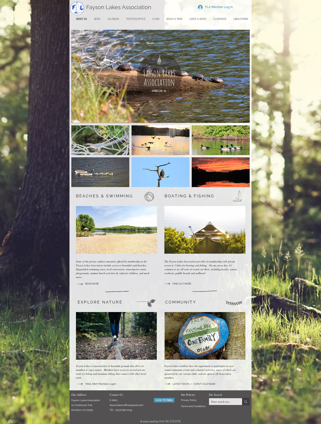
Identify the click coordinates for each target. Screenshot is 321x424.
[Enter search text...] (245, 401)
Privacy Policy (189, 400)
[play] (244, 117)
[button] (156, 19)
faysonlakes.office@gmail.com (126, 405)
